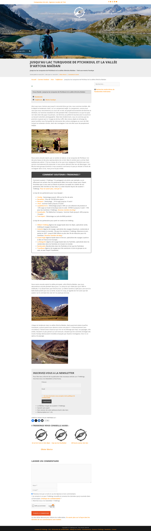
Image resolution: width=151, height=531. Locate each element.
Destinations (42, 14)
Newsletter (108, 529)
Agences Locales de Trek (57, 2)
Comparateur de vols (41, 2)
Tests (67, 14)
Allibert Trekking (42, 225)
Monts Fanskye (51, 100)
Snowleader (41, 212)
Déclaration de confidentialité (60, 529)
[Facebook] (32, 420)
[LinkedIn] (39, 420)
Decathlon (40, 199)
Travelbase (41, 248)
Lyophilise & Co (42, 206)
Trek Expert (41, 216)
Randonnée (38, 97)
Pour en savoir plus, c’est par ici (51, 189)
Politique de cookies (75, 529)
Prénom (44, 382)
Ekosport (40, 201)
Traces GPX (60, 14)
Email (43, 389)
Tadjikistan (38, 100)
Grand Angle (41, 238)
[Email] (42, 420)
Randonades (41, 246)
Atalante (40, 229)
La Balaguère (41, 242)
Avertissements (86, 529)
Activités (51, 14)
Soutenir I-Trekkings (97, 529)
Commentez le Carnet (73, 74)
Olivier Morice (62, 74)
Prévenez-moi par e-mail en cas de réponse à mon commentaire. (54, 494)
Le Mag (97, 14)
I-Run (39, 203)
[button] (47, 14)
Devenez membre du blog (66, 210)
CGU (49, 529)
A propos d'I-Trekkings (41, 529)
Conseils (91, 14)
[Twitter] (36, 420)
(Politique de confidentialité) (50, 499)
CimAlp (39, 197)
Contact (114, 529)
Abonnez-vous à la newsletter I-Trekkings (46, 501)
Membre (105, 14)
